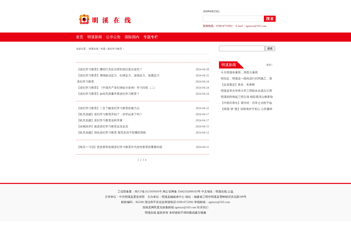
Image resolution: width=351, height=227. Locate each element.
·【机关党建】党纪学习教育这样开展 (99, 120)
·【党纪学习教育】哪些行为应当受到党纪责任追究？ (109, 69)
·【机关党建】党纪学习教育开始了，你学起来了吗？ (109, 114)
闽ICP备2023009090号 (148, 191)
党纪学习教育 (114, 48)
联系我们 (202, 207)
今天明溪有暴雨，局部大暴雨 (239, 72)
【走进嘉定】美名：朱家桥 (237, 84)
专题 (103, 48)
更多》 (270, 64)
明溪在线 (94, 48)
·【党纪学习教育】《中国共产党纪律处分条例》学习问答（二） (116, 87)
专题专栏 (150, 37)
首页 (79, 37)
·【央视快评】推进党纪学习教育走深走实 (102, 126)
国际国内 (132, 37)
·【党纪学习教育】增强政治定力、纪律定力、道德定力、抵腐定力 (117, 75)
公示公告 (113, 37)
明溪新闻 (94, 37)
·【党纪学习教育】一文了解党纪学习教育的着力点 (108, 108)
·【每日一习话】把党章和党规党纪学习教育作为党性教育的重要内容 (119, 147)
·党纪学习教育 (85, 81)
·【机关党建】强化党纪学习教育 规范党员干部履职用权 (111, 132)
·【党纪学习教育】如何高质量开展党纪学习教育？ (108, 93)
